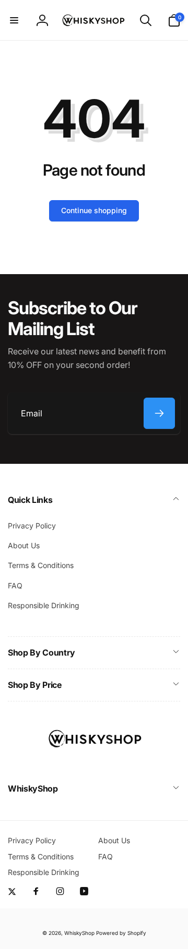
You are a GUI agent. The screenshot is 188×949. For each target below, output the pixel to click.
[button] (14, 20)
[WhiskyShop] (94, 761)
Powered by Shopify (121, 933)
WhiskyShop (79, 933)
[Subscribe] (159, 413)
